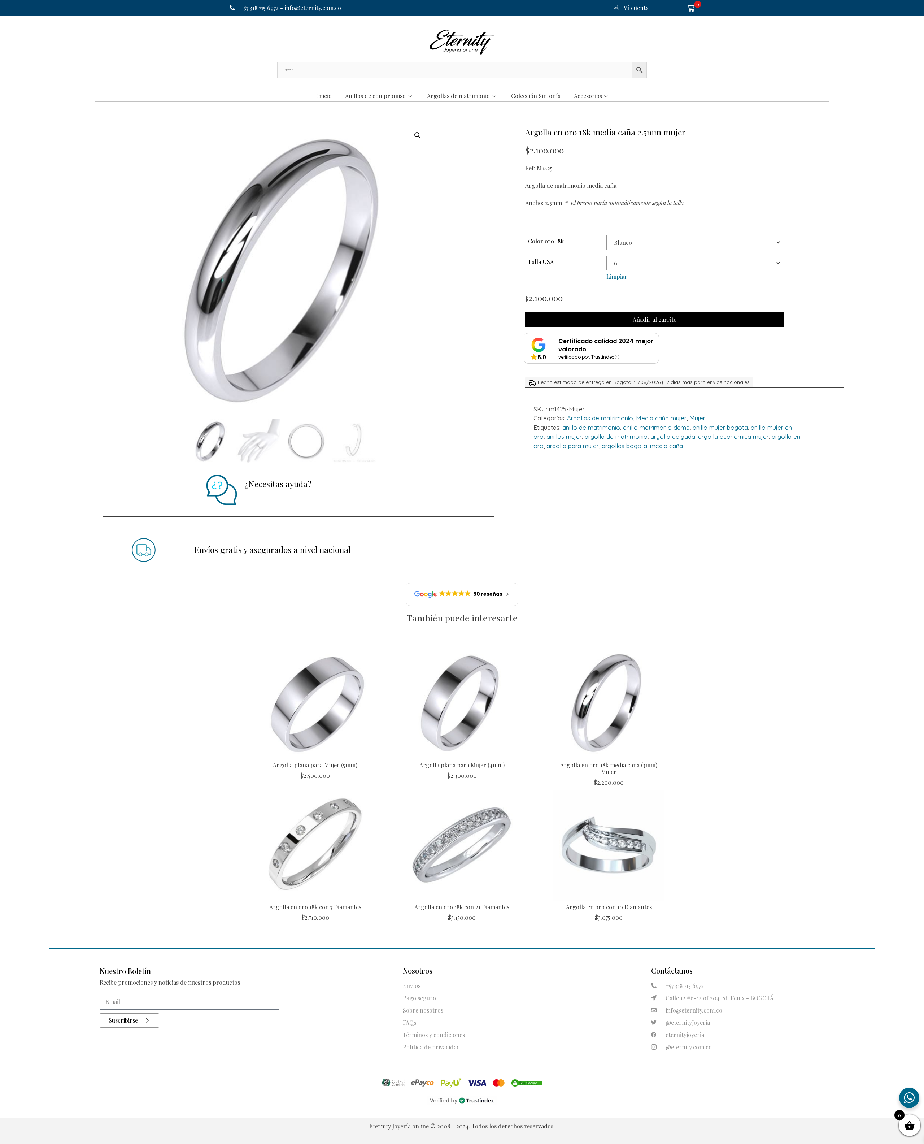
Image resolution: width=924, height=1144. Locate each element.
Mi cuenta (636, 8)
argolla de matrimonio (616, 436)
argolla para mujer (572, 446)
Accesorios (588, 96)
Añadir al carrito (655, 319)
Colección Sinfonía (536, 96)
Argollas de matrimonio (458, 96)
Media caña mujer (661, 418)
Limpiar (616, 276)
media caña (666, 446)
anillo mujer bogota (720, 427)
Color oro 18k (546, 241)
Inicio (324, 96)
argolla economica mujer (733, 436)
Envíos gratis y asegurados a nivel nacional (272, 549)
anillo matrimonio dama (656, 427)
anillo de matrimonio (591, 427)
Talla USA (541, 261)
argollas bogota (624, 446)
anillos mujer (564, 436)
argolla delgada (672, 436)
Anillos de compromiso (375, 96)
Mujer (697, 418)
